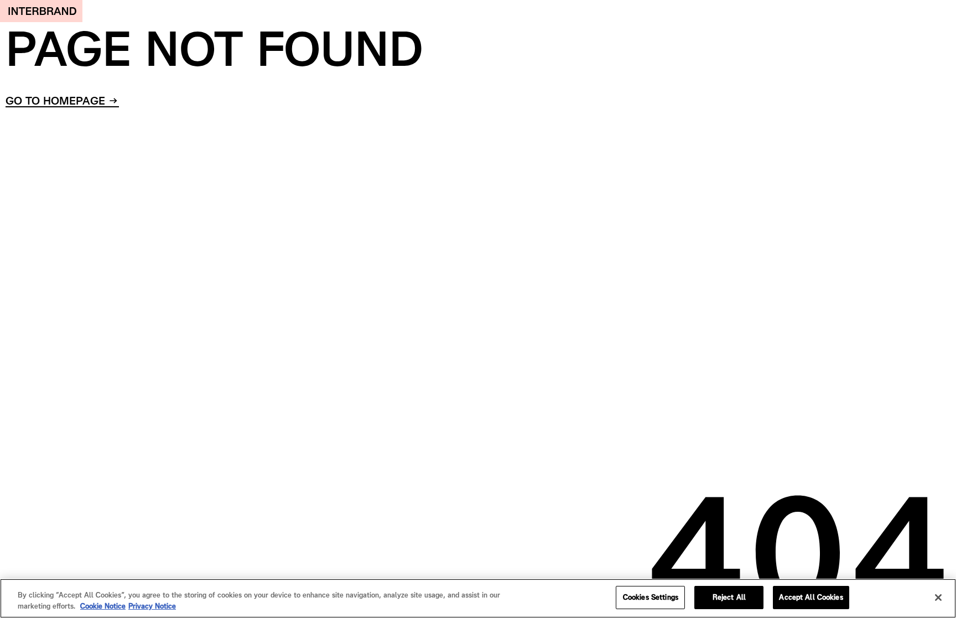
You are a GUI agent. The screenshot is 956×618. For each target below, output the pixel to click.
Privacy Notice (152, 606)
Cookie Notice (103, 606)
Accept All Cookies (811, 597)
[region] (478, 598)
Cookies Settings (650, 597)
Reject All (729, 597)
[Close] (938, 597)
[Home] (41, 11)
